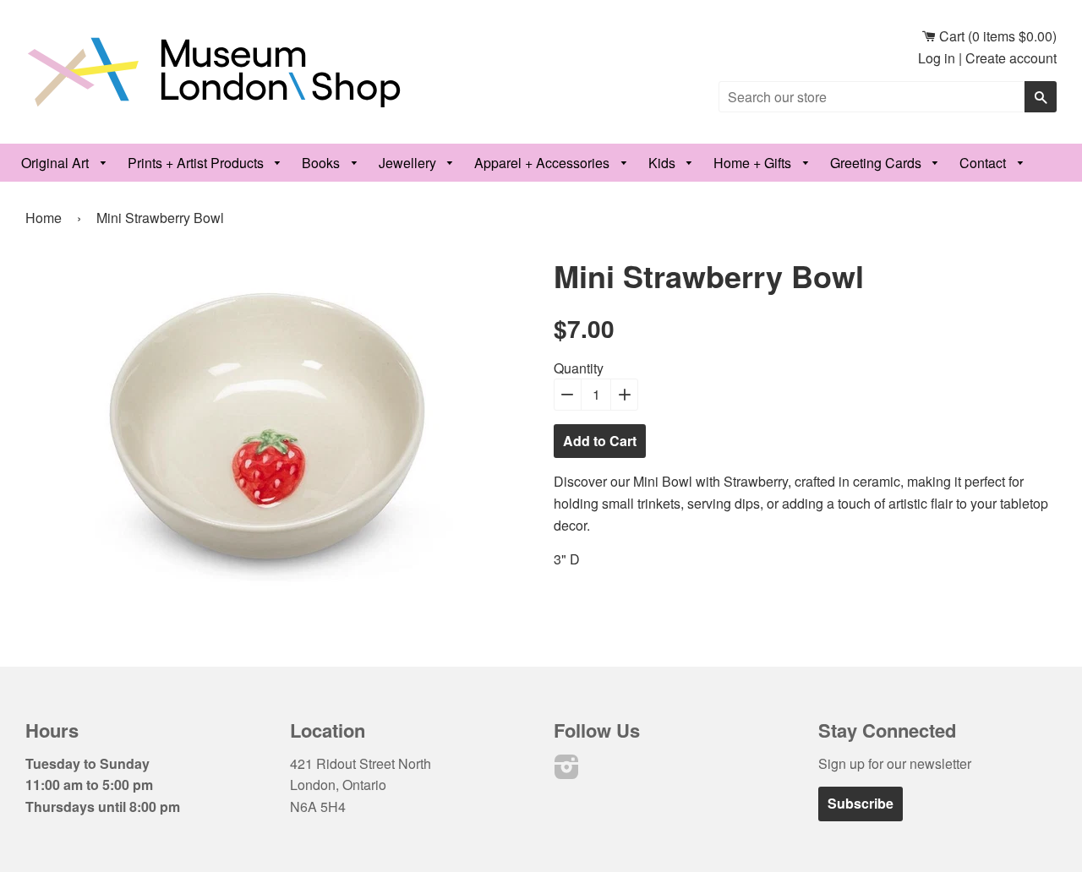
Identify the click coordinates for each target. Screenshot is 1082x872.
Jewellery (409, 162)
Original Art (56, 162)
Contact (984, 162)
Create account (1011, 58)
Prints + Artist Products (197, 162)
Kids (663, 162)
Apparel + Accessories (543, 162)
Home (43, 217)
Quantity (579, 368)
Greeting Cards (877, 162)
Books (322, 162)
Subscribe (860, 803)
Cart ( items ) (996, 36)
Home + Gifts (754, 162)
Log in (936, 58)
